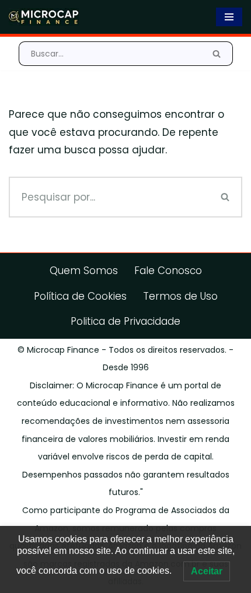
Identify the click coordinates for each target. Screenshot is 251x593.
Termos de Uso (180, 296)
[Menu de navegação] (229, 17)
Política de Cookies (80, 296)
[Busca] (217, 53)
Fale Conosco (168, 271)
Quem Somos (84, 271)
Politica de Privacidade (125, 321)
